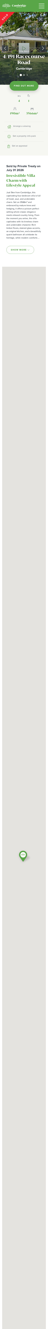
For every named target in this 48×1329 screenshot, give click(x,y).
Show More (19, 249)
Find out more (24, 85)
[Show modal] (24, 48)
